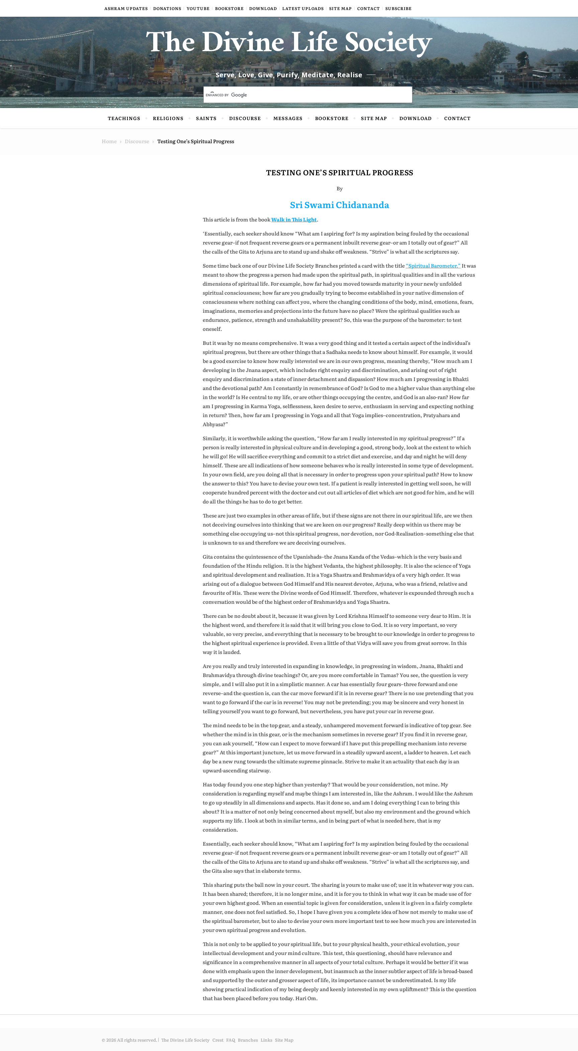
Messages (288, 118)
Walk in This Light (294, 219)
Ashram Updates (126, 8)
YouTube (198, 8)
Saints (206, 118)
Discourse (245, 118)
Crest (217, 1040)
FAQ (230, 1040)
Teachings (124, 118)
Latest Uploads (303, 8)
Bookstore (229, 8)
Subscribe (398, 8)
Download (263, 8)
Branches (248, 1040)
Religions (168, 118)
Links (266, 1040)
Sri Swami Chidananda (339, 204)
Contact (368, 8)
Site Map (340, 8)
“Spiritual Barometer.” (433, 265)
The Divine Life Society (289, 46)
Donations (167, 8)
